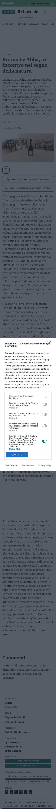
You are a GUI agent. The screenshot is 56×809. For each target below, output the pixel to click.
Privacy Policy (44, 465)
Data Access (28, 465)
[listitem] (28, 397)
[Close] (50, 344)
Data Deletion (11, 465)
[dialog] (28, 404)
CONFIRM (17, 455)
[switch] (44, 404)
